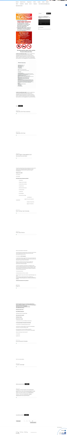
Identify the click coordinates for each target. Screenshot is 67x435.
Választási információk (19, 5)
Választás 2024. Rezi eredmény (23, 111)
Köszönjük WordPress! (34, 432)
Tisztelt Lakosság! (20, 364)
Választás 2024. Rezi (20, 133)
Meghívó (18, 286)
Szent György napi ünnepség (22, 211)
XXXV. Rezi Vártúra (20, 232)
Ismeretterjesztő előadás (22, 341)
